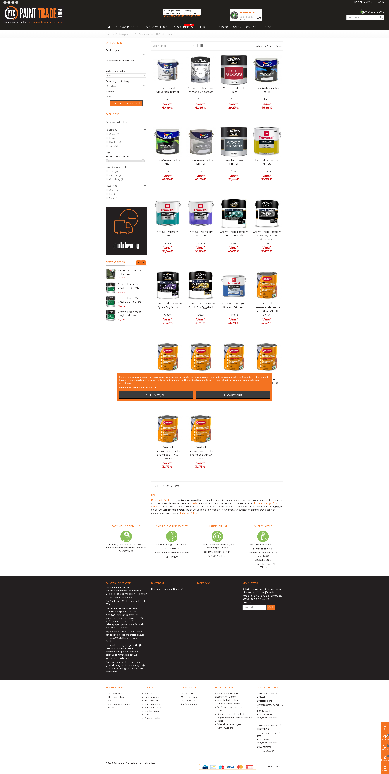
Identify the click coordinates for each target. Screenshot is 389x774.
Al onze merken (152, 718)
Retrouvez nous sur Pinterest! (167, 589)
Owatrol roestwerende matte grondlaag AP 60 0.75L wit (201, 453)
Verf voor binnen (144, 34)
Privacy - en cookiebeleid (230, 714)
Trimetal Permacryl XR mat (167, 233)
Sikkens (155, 506)
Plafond (160, 34)
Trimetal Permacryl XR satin (200, 233)
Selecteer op (159, 45)
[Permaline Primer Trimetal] (267, 142)
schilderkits (122, 627)
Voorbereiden (151, 711)
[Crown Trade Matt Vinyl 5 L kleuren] (111, 287)
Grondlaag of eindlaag (117, 81)
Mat (113, 194)
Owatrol (115, 142)
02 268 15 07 (193, 16)
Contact (252, 27)
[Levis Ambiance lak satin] (267, 70)
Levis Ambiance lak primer (200, 161)
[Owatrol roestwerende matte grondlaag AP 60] (267, 285)
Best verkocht (152, 700)
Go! (270, 607)
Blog (268, 27)
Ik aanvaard (233, 395)
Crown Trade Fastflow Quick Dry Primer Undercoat (267, 235)
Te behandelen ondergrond (120, 60)
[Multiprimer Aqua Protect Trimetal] (234, 285)
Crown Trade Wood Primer (234, 161)
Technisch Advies (227, 27)
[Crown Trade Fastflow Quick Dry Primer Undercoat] (267, 214)
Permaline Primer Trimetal (266, 161)
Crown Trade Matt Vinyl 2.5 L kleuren (129, 300)
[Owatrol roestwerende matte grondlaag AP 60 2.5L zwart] (201, 357)
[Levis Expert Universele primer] (168, 70)
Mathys (267, 503)
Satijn (113, 198)
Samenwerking (225, 727)
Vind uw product (127, 27)
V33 (117, 638)
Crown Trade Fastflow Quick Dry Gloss (168, 305)
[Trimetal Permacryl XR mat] (168, 214)
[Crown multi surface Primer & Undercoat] (201, 70)
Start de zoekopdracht (126, 103)
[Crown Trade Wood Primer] (234, 142)
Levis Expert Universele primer (167, 90)
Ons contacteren (116, 697)
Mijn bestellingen (189, 697)
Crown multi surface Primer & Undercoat (201, 90)
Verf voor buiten (153, 707)
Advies (111, 700)
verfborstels (137, 624)
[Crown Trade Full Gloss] (234, 70)
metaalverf (116, 621)
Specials (148, 693)
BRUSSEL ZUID (262, 560)
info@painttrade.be (267, 717)
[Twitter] (8, 2)
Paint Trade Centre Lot (269, 725)
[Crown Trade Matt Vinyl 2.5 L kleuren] (111, 301)
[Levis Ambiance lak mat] (168, 142)
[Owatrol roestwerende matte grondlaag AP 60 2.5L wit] (168, 357)
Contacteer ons (188, 704)
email (210, 551)
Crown (114, 134)
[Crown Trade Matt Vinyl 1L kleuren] (111, 315)
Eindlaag (115, 175)
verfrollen (110, 627)
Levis (113, 138)
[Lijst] (202, 45)
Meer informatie (127, 387)
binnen (130, 614)
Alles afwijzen (156, 395)
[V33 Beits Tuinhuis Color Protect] (111, 274)
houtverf (133, 618)
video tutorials (119, 662)
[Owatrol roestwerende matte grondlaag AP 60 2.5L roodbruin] (234, 357)
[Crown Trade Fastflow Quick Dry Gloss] (168, 285)
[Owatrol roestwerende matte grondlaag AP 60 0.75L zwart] (267, 357)
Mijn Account (187, 693)
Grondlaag (116, 179)
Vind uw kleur (156, 27)
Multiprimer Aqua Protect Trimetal (233, 305)
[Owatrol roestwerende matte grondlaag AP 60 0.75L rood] (168, 429)
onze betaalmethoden (229, 700)
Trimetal (115, 146)
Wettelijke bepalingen (229, 724)
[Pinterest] (12, 2)
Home (109, 34)
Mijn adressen (188, 700)
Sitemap (112, 707)
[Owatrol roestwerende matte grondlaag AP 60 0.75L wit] (201, 429)
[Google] (16, 2)
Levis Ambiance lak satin (267, 90)
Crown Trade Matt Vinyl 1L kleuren (129, 313)
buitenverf (111, 618)
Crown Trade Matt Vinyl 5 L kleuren (129, 286)
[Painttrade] (33, 14)
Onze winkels (114, 693)
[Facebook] (5, 2)
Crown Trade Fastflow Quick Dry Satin (234, 233)
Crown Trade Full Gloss (234, 90)
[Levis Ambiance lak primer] (201, 142)
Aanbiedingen (183, 26)
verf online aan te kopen (118, 597)
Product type (113, 50)
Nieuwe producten (154, 697)
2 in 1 (113, 171)
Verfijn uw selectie (115, 71)
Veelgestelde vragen (118, 704)
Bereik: (109, 156)
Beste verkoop (115, 262)
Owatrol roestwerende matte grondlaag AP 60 (267, 307)
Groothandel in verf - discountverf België (227, 695)
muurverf (122, 618)
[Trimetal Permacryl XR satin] (201, 214)
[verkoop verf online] (126, 231)
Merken (203, 27)
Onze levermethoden (228, 703)
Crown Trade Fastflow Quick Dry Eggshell (201, 305)
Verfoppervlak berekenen (230, 707)
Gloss (113, 190)
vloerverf (128, 621)
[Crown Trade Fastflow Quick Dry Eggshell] (201, 285)
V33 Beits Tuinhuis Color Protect (129, 272)
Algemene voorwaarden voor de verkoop (233, 719)
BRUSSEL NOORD (263, 548)
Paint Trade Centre (161, 500)
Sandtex (110, 641)
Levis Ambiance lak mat (167, 161)
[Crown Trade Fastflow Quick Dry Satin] (234, 214)
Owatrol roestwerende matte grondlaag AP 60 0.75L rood (168, 453)
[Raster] (199, 45)
